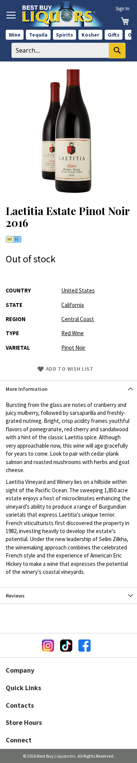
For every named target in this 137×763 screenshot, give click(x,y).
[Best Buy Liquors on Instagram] (48, 645)
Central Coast (77, 319)
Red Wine (72, 333)
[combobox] (68, 50)
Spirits (64, 34)
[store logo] (65, 14)
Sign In (122, 8)
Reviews (15, 595)
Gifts (113, 34)
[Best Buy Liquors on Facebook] (84, 645)
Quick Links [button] (23, 687)
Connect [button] (19, 740)
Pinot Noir (73, 347)
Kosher (90, 34)
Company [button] (20, 670)
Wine (15, 34)
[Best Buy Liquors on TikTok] (66, 645)
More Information (27, 389)
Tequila (38, 34)
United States (78, 290)
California (72, 304)
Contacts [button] (20, 705)
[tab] (68, 389)
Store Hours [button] (24, 722)
